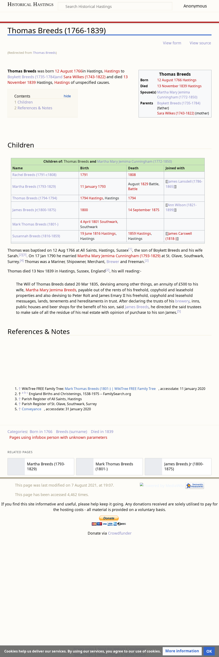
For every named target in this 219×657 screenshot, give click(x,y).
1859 (132, 233)
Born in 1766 (41, 431)
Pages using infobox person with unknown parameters (58, 437)
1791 (84, 174)
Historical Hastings (30, 4)
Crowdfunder (120, 533)
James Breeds (137, 306)
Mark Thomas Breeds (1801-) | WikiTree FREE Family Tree (110, 388)
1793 (102, 186)
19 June (86, 233)
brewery (182, 301)
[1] (130, 249)
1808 (132, 174)
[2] (21, 255)
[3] (25, 255)
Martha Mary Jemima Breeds (51, 289)
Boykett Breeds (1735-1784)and (34, 76)
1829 (144, 184)
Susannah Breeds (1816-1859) (36, 236)
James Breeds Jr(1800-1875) (34, 209)
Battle (133, 188)
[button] (182, 651)
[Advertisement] (109, 591)
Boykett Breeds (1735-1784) (178, 103)
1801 (95, 221)
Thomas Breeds (44, 52)
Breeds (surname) (71, 431)
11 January (88, 186)
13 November (167, 86)
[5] (179, 311)
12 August (165, 80)
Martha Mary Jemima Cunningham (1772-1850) (177, 94)
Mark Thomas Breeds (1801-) (35, 224)
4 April (85, 221)
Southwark (108, 221)
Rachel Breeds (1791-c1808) (34, 174)
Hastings (189, 80)
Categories (17, 431)
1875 (155, 209)
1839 (183, 86)
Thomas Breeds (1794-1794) (34, 198)
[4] (22, 260)
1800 (84, 209)
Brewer (113, 261)
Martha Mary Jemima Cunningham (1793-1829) (118, 255)
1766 (178, 80)
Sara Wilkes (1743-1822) (175, 113)
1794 (84, 198)
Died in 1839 (102, 431)
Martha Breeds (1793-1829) (34, 186)
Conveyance (31, 409)
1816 (97, 233)
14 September (139, 209)
